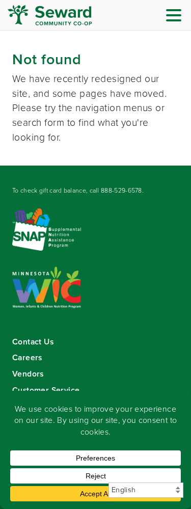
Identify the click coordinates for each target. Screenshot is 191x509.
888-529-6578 (121, 190)
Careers (27, 357)
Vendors (28, 374)
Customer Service (45, 390)
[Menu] (176, 17)
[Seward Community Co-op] (69, 15)
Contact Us (32, 341)
